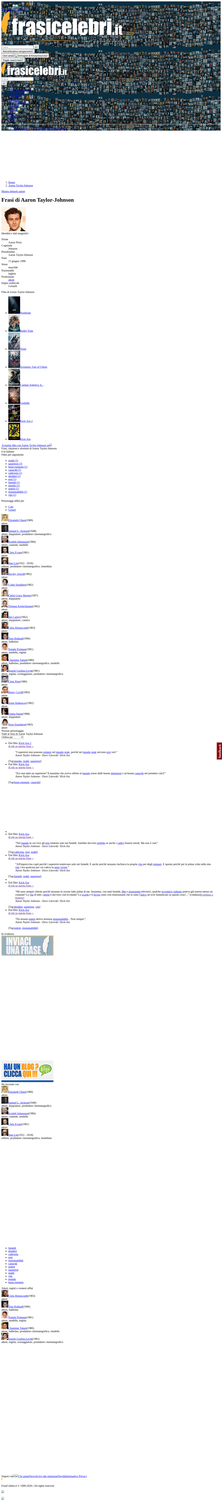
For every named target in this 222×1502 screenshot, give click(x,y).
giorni (46, 894)
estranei (157, 864)
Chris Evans (15, 552)
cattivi (120, 843)
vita (140, 864)
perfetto (101, 843)
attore (11, 279)
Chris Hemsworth (18, 627)
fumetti (18, 876)
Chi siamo (23, 1476)
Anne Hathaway (17, 703)
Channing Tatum (17, 660)
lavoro (96, 894)
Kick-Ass (24, 764)
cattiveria (19, 852)
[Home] (34, 75)
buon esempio (21, 782)
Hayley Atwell (16, 574)
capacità (139, 773)
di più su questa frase (21, 746)
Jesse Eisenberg (16, 724)
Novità (61, 1476)
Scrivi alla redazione (47, 1476)
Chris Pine (14, 681)
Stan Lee (13, 563)
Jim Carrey (14, 617)
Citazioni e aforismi (20, 89)
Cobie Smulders (17, 584)
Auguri (13, 109)
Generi (12, 509)
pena (57, 867)
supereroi (35, 761)
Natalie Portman (17, 649)
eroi (108, 752)
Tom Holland (15, 638)
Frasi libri (14, 99)
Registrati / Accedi (11, 9)
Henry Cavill (15, 692)
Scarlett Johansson (18, 541)
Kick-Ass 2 (25, 743)
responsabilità (60, 919)
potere (32, 919)
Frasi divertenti (17, 102)
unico (143, 894)
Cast (10, 506)
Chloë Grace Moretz (19, 595)
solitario (177, 891)
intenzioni (116, 773)
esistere (47, 752)
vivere (63, 867)
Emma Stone (15, 713)
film (124, 891)
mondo (60, 752)
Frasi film (14, 96)
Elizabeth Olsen (17, 520)
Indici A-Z (14, 116)
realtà (26, 761)
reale (67, 752)
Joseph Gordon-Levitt (20, 670)
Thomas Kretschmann (20, 606)
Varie (12, 113)
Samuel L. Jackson (18, 531)
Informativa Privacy (76, 1476)
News (32, 1476)
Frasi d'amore (16, 93)
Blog (11, 119)
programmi (134, 891)
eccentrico (167, 891)
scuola (85, 894)
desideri (18, 906)
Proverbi (14, 106)
